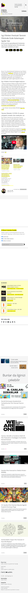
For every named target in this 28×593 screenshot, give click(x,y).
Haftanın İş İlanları (7, 240)
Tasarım (5, 584)
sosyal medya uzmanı (11, 288)
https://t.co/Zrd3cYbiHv (13, 99)
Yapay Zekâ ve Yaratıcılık (7, 13)
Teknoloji (10, 584)
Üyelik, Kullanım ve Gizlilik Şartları (7, 569)
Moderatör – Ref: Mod (12, 303)
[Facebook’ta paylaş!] (7, 50)
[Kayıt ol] (24, 244)
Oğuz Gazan (9, 190)
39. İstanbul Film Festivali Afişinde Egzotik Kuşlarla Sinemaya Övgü (5, 166)
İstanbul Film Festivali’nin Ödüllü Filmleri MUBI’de (18, 166)
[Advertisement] (11, 61)
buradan (24, 129)
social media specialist (19, 294)
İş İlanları (24, 11)
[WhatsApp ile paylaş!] (17, 50)
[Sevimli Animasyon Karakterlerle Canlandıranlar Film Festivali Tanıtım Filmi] (14, 391)
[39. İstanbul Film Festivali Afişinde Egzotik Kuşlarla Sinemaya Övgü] (6, 161)
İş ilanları (4, 283)
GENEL (25, 448)
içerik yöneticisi (10, 300)
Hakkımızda (3, 566)
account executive (10, 294)
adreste (23, 132)
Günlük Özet (5, 236)
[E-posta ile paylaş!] (21, 50)
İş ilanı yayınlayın (4, 588)
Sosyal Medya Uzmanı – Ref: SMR (14, 309)
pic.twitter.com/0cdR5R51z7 (8, 105)
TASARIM (25, 414)
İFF (5, 152)
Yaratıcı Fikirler (4, 579)
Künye (2, 568)
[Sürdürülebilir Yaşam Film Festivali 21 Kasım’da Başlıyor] (7, 179)
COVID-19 (10, 72)
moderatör (9, 305)
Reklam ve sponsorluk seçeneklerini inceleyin (10, 589)
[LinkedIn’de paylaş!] (14, 50)
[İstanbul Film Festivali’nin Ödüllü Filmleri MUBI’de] (18, 161)
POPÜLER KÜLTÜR (23, 189)
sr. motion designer (20, 288)
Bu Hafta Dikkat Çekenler (8, 238)
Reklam (2, 584)
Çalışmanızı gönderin (5, 587)
